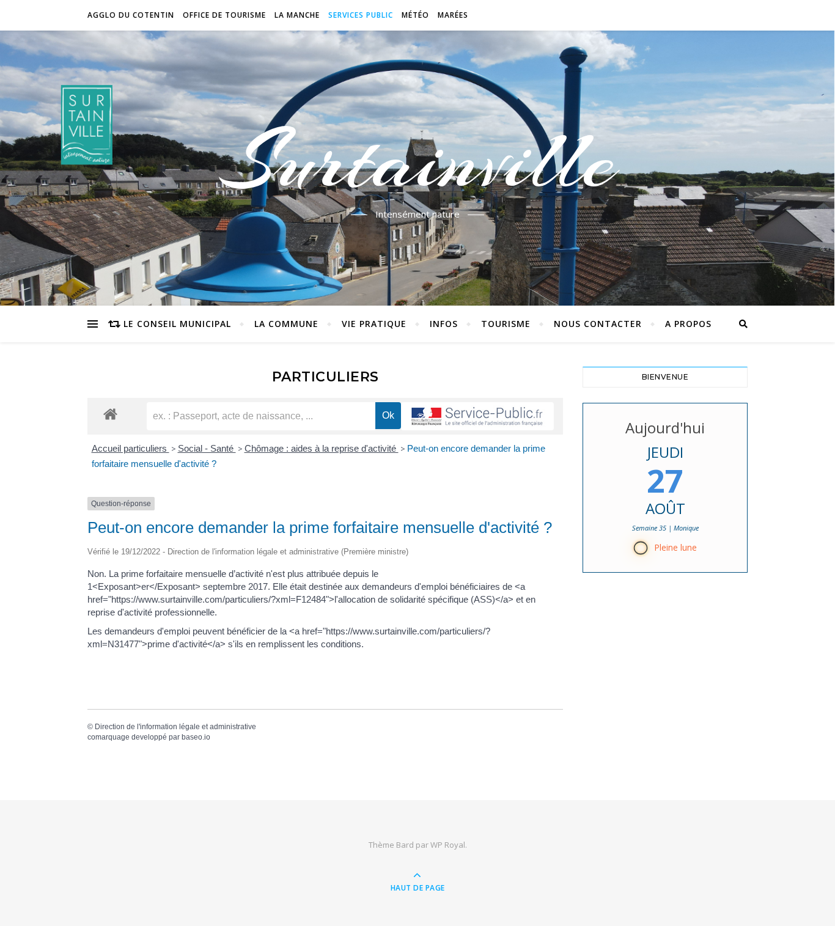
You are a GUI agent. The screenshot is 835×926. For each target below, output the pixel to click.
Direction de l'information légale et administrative (175, 726)
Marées (453, 15)
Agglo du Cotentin (130, 15)
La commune (286, 323)
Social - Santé (207, 448)
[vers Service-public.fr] (477, 416)
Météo (415, 15)
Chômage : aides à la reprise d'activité (322, 448)
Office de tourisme (224, 15)
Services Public (360, 15)
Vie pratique (374, 323)
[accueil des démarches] (110, 413)
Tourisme (506, 323)
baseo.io (196, 737)
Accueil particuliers (130, 448)
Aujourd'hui (665, 427)
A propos (688, 323)
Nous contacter (598, 323)
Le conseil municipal (177, 323)
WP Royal (447, 844)
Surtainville (418, 161)
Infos (444, 323)
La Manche (297, 15)
